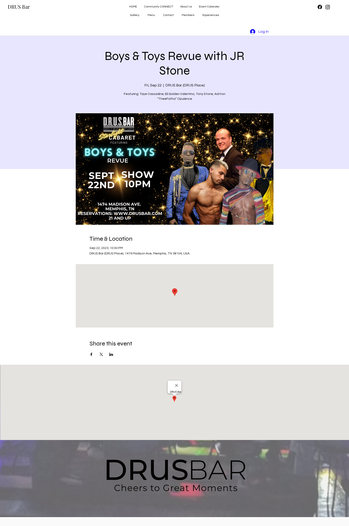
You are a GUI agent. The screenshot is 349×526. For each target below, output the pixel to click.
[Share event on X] (101, 354)
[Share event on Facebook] (91, 354)
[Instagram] (328, 7)
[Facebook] (320, 7)
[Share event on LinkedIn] (111, 354)
